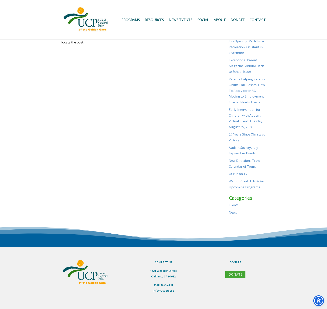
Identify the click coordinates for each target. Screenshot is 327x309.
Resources (154, 20)
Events (233, 205)
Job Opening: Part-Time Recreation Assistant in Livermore (246, 47)
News (233, 212)
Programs (130, 20)
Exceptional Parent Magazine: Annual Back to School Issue (246, 66)
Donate (238, 20)
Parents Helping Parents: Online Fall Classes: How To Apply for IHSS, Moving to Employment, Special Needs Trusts (247, 90)
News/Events (180, 20)
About (220, 20)
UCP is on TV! (238, 174)
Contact (258, 20)
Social (203, 20)
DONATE (235, 274)
